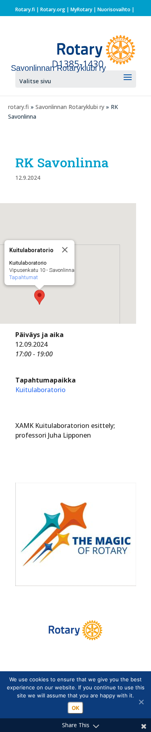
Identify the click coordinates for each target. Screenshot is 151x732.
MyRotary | (83, 9)
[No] (141, 702)
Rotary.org (52, 9)
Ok (75, 708)
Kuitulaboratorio (40, 389)
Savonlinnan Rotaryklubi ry (69, 107)
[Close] (64, 249)
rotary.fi (18, 107)
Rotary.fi (25, 9)
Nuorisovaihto (113, 9)
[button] (39, 297)
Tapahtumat (23, 277)
